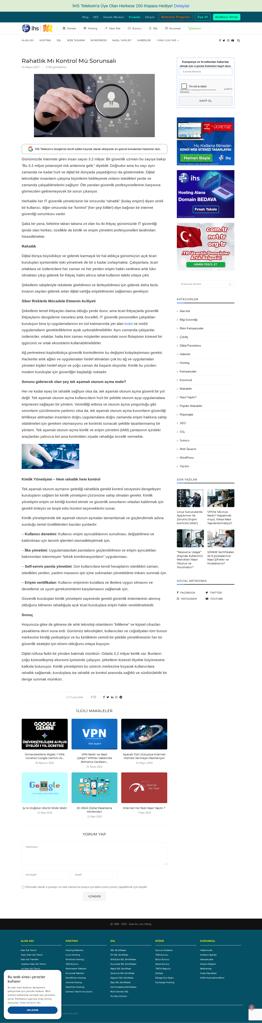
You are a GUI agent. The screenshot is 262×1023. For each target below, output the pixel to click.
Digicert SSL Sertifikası (121, 977)
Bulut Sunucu (162, 959)
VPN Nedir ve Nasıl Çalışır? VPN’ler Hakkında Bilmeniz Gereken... (94, 758)
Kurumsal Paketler (75, 973)
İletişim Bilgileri (208, 964)
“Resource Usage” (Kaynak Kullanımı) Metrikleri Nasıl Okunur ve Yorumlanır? (190, 559)
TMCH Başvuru (163, 968)
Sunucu (184, 440)
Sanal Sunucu (162, 964)
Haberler (144, 40)
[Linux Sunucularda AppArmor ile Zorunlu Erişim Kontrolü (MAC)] (190, 498)
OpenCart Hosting (75, 987)
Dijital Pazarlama (190, 345)
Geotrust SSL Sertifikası (122, 973)
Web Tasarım (76, 40)
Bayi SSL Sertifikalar (120, 982)
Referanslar (206, 968)
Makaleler (186, 388)
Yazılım (184, 466)
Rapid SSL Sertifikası (120, 968)
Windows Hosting (75, 959)
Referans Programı (175, 17)
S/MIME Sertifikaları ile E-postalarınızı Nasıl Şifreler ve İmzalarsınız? (220, 557)
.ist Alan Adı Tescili (30, 968)
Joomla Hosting (74, 982)
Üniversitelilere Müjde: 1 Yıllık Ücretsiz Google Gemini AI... (45, 756)
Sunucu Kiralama (163, 950)
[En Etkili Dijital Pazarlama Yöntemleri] (95, 787)
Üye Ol (202, 17)
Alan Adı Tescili (28, 950)
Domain (71, 28)
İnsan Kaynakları (208, 973)
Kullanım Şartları (208, 954)
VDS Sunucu (72, 964)
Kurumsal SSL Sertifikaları (123, 964)
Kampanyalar (188, 371)
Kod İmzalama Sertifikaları (123, 987)
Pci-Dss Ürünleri (118, 996)
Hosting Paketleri (74, 950)
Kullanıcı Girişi (226, 17)
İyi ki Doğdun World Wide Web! (45, 808)
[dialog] (32, 994)
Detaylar (181, 5)
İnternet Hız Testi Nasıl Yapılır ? (144, 808)
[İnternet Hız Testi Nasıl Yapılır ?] (144, 787)
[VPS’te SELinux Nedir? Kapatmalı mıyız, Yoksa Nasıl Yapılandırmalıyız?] (220, 498)
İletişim (150, 17)
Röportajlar (186, 414)
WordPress (99, 40)
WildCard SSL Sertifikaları (123, 959)
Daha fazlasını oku (30, 1002)
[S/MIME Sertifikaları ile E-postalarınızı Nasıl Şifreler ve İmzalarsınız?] (220, 538)
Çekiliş (184, 337)
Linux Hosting (73, 954)
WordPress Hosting (76, 977)
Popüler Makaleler (191, 405)
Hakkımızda (206, 950)
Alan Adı (28, 40)
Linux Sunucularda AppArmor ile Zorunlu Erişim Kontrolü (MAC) (189, 517)
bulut (129, 324)
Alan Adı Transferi (30, 959)
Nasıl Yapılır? (122, 40)
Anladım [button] (32, 1010)
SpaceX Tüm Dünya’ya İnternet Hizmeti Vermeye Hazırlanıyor (144, 756)
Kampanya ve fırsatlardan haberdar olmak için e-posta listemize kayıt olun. (205, 63)
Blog (85, 17)
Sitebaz (159, 973)
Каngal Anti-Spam (164, 977)
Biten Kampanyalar (192, 328)
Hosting (45, 40)
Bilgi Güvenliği (188, 319)
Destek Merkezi (113, 17)
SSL (59, 40)
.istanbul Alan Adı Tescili (33, 964)
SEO (96, 17)
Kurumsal (186, 380)
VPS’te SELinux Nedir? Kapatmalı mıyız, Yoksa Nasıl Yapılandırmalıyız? (219, 517)
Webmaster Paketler (76, 968)
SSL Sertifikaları (118, 950)
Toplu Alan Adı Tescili (32, 954)
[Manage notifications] (252, 1007)
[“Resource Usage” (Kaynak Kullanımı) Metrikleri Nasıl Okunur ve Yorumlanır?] (190, 538)
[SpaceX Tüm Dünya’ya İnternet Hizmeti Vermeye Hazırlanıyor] (144, 734)
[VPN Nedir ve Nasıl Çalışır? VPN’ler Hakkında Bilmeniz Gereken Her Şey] (95, 734)
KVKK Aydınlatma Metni (212, 977)
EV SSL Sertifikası (119, 954)
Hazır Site (114, 28)
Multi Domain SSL (119, 991)
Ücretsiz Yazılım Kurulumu (79, 991)
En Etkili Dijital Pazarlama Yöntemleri (94, 810)
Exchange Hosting (164, 982)
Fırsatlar (135, 17)
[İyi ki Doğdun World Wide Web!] (45, 787)
